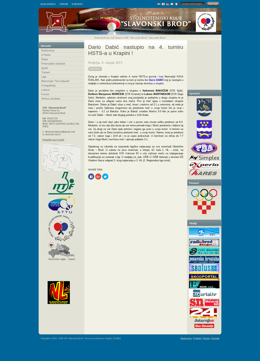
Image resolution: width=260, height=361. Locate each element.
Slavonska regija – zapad (61, 251)
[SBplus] (204, 271)
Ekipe (44, 59)
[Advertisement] (130, 334)
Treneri (45, 72)
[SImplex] (204, 160)
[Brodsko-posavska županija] (204, 129)
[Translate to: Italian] (176, 4)
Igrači (44, 67)
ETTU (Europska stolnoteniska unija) (61, 204)
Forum (64, 4)
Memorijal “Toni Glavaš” (55, 81)
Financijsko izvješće (53, 63)
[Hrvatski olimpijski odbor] (204, 201)
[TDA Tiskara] (204, 148)
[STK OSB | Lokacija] (61, 157)
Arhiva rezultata (50, 98)
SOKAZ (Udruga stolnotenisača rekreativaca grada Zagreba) (61, 265)
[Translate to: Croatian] (159, 4)
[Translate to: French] (172, 4)
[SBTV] (204, 238)
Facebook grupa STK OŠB (61, 275)
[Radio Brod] (204, 246)
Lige (43, 76)
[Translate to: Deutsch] (167, 4)
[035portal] (204, 297)
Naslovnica (48, 4)
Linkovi (45, 89)
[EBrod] (204, 288)
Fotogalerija (48, 85)
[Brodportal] (204, 280)
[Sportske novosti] (196, 307)
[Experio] (204, 168)
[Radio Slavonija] (204, 255)
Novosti (95, 69)
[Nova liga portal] (65, 292)
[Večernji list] (211, 307)
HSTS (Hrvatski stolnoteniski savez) (61, 228)
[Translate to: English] (163, 4)
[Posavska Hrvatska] (204, 263)
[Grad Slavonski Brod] (204, 107)
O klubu (46, 54)
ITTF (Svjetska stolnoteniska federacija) (61, 183)
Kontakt (77, 4)
